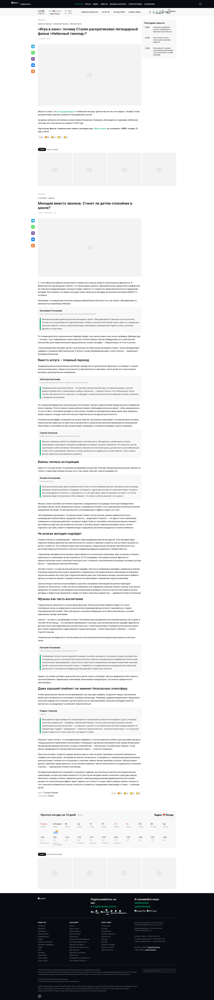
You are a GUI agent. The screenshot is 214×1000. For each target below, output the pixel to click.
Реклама (104, 942)
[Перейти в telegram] (33, 46)
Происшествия (43, 934)
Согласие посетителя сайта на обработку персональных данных (58, 981)
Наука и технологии (45, 942)
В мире (40, 939)
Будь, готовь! (74, 928)
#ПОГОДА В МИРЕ (119, 12)
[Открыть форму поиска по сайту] (200, 4)
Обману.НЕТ (74, 955)
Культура (41, 952)
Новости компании (108, 934)
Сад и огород (42, 960)
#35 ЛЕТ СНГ (106, 12)
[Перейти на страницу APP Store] (152, 912)
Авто (39, 950)
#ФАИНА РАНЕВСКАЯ (45, 24)
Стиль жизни (42, 958)
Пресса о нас (106, 936)
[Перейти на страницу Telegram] (123, 912)
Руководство (106, 931)
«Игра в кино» (100, 128)
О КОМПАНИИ (149, 4)
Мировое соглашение (77, 952)
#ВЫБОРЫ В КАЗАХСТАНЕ (89, 12)
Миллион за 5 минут (77, 944)
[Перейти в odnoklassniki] (33, 71)
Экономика (42, 931)
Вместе (72, 926)
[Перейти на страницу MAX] (98, 912)
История (104, 928)
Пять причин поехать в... (79, 960)
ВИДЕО (95, 4)
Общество (41, 928)
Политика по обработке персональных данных (53, 979)
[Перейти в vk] (33, 65)
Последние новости (154, 23)
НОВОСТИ (79, 4)
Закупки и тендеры (108, 944)
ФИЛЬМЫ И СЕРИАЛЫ (118, 4)
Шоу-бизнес (42, 955)
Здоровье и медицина (46, 944)
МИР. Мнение (74, 950)
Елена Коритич (150, 950)
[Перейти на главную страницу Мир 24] (14, 4)
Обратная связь (107, 950)
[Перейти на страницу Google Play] (140, 912)
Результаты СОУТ (107, 947)
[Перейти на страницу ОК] (103, 912)
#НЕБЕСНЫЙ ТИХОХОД (60, 24)
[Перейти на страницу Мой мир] (108, 912)
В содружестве (43, 936)
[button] (26, 4)
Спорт (40, 947)
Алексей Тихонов (154, 947)
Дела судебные (75, 931)
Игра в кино (74, 936)
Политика (41, 926)
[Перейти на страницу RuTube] (118, 912)
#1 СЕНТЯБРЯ (42, 198)
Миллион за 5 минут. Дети (79, 947)
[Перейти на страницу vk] (93, 912)
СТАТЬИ (88, 4)
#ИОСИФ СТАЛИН (75, 24)
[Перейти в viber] (33, 59)
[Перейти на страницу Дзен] (113, 912)
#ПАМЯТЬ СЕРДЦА (135, 12)
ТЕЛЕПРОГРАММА (135, 4)
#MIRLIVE (104, 4)
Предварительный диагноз (79, 958)
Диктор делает (75, 934)
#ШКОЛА (51, 198)
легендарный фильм (66, 111)
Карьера (104, 939)
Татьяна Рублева (51, 793)
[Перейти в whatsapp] (33, 52)
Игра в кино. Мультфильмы (80, 939)
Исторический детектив (78, 942)
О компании (105, 926)
